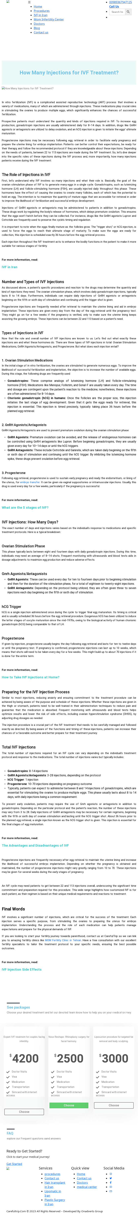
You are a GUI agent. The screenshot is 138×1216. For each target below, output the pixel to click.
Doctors (39, 24)
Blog (37, 28)
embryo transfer (30, 482)
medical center (87, 1187)
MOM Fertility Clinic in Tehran (63, 940)
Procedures (42, 11)
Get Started (14, 1164)
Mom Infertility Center (49, 19)
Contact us (41, 32)
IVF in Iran (40, 15)
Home (38, 6)
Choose (24, 1111)
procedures (52, 1174)
